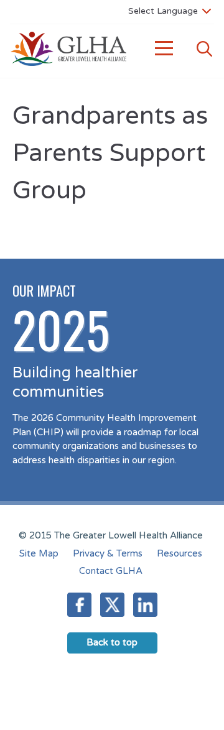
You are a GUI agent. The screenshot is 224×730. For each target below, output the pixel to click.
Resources (179, 553)
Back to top (112, 642)
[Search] (204, 48)
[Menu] (164, 48)
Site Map (38, 553)
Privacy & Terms (107, 553)
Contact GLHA (110, 570)
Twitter (112, 605)
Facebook (79, 605)
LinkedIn (145, 605)
